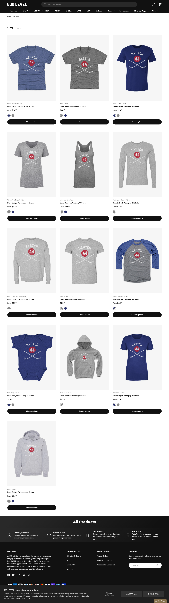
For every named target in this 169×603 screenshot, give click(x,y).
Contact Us (71, 565)
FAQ (68, 560)
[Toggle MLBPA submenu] (41, 11)
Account (70, 569)
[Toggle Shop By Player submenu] (148, 11)
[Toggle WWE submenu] (83, 11)
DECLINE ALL (153, 594)
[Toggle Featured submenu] (19, 11)
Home (9, 16)
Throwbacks (124, 11)
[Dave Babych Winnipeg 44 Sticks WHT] (31, 68)
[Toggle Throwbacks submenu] (130, 11)
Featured (13, 11)
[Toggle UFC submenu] (92, 11)
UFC (88, 11)
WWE (79, 11)
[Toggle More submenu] (158, 11)
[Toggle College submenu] (104, 11)
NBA (47, 11)
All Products (16, 16)
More (154, 11)
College (99, 11)
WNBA (57, 11)
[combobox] (89, 4)
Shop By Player (140, 11)
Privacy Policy (26, 598)
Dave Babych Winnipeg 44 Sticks (20, 106)
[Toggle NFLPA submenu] (30, 11)
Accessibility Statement (106, 565)
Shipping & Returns (74, 556)
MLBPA (37, 11)
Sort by (10, 28)
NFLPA (25, 11)
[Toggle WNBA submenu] (62, 11)
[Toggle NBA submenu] (51, 11)
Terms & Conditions (104, 560)
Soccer (110, 11)
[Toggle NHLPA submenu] (73, 11)
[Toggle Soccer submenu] (115, 11)
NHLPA (69, 11)
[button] (160, 4)
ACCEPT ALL (131, 594)
